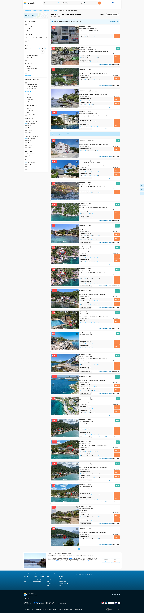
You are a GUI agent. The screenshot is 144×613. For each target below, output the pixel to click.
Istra (48, 576)
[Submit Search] (99, 3)
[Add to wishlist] (77, 27)
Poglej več (28, 75)
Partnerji (79, 574)
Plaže (48, 587)
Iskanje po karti (29, 15)
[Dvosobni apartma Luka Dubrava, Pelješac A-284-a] (65, 471)
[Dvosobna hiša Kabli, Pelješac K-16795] (65, 320)
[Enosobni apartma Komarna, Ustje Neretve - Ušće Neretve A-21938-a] (65, 169)
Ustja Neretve (88, 560)
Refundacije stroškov (37, 579)
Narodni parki (50, 583)
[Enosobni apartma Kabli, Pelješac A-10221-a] (65, 212)
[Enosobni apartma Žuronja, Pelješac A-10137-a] (65, 255)
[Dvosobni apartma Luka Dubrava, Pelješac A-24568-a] (65, 515)
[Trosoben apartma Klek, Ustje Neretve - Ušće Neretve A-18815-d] (65, 77)
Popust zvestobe (36, 578)
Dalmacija (49, 579)
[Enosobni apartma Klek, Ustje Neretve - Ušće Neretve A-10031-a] (65, 120)
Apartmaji (106, 560)
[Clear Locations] (58, 3)
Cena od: (115, 560)
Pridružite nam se (62, 581)
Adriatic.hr (61, 576)
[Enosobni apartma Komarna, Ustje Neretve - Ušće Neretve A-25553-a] (65, 148)
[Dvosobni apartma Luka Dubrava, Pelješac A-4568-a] (65, 536)
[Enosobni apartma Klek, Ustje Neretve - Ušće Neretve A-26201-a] (65, 98)
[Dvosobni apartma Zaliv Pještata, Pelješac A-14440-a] (65, 384)
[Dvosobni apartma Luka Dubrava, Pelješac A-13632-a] (65, 493)
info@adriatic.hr (38, 602)
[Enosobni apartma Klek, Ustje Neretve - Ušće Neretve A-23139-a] (65, 56)
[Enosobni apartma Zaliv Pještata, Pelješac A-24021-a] (65, 363)
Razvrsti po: (102, 14)
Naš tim (60, 579)
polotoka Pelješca (56, 560)
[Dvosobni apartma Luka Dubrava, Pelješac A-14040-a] (65, 428)
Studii (25, 581)
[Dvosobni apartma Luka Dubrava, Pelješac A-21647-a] (65, 449)
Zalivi (48, 585)
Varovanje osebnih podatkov (54, 609)
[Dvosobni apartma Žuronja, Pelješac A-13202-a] (65, 191)
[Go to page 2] (91, 549)
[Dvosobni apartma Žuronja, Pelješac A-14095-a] (65, 277)
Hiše (24, 578)
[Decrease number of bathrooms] (40, 48)
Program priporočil (37, 581)
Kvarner (48, 578)
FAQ (62, 609)
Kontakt (27, 598)
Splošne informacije (63, 583)
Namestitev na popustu (38, 576)
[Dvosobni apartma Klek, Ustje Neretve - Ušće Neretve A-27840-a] (65, 35)
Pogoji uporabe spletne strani (41, 609)
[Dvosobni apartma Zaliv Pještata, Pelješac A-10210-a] (65, 406)
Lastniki (88, 574)
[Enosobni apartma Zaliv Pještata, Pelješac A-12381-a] (65, 341)
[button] (51, 3)
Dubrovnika (71, 558)
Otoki (48, 581)
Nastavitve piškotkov (78, 609)
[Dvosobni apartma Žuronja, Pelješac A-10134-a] (65, 233)
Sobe (25, 579)
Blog (60, 585)
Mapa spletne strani (68, 609)
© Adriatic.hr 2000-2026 (29, 609)
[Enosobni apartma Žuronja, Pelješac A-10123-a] (65, 298)
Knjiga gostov (62, 578)
